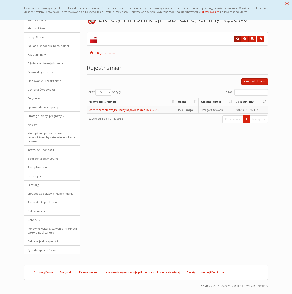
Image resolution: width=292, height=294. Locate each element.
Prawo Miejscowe (39, 72)
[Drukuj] (260, 39)
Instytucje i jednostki (41, 150)
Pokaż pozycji (104, 92)
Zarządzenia (36, 167)
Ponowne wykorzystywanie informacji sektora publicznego (52, 230)
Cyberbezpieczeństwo (42, 250)
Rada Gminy (36, 54)
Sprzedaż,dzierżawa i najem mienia (51, 194)
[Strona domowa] (91, 53)
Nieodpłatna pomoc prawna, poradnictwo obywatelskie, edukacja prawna (51, 137)
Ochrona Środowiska (41, 89)
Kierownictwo (36, 28)
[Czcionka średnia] (245, 39)
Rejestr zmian (106, 53)
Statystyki (66, 272)
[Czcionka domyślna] (237, 39)
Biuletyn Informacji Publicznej (206, 272)
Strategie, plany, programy (45, 116)
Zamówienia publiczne (42, 202)
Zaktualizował (210, 102)
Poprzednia (232, 119)
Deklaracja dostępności (43, 241)
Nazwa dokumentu (102, 102)
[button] (287, 3)
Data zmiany (245, 102)
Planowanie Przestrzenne (45, 81)
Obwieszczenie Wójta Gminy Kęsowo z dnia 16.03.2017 (124, 110)
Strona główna (43, 272)
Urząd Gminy (36, 37)
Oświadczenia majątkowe (44, 63)
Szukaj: (228, 92)
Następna (258, 119)
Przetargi (34, 185)
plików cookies (210, 11)
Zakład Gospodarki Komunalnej (48, 46)
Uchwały (33, 176)
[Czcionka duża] (252, 39)
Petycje (33, 98)
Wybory (33, 124)
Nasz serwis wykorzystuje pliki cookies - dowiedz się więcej (142, 272)
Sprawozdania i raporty (43, 107)
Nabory (33, 220)
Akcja (182, 102)
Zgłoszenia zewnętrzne (43, 158)
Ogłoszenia (35, 211)
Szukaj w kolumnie (254, 81)
